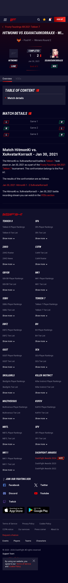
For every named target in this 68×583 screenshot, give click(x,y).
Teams (28, 541)
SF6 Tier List (40, 233)
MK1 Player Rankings (44, 278)
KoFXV (38, 401)
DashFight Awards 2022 (45, 468)
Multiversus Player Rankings (15, 407)
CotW (38, 246)
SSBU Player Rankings (12, 304)
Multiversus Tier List (11, 413)
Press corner (40, 529)
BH (36, 324)
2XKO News (8, 258)
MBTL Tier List (9, 438)
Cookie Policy (45, 524)
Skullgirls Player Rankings (14, 381)
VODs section (47, 195)
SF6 (37, 221)
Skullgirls (9, 375)
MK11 (5, 452)
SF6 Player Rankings (44, 227)
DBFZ (5, 324)
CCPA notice (8, 529)
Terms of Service (10, 524)
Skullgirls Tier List (10, 387)
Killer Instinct (44, 375)
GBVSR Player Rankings (13, 278)
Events (6, 541)
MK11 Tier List (9, 464)
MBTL (5, 426)
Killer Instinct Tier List (44, 387)
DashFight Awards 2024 (45, 458)
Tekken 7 (50, 161)
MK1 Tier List (40, 284)
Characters (41, 541)
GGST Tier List (9, 361)
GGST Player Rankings (12, 356)
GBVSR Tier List (9, 284)
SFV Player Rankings (44, 433)
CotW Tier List (41, 253)
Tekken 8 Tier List (10, 233)
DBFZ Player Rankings (12, 330)
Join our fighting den (18, 479)
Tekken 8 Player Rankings (14, 227)
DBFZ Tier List (9, 336)
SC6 (37, 349)
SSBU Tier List (9, 310)
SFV (37, 426)
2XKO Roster (8, 253)
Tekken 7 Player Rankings (46, 304)
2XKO (5, 246)
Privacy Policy (28, 524)
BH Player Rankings (43, 330)
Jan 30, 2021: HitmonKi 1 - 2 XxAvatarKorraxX (25, 185)
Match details (16, 98)
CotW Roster (40, 258)
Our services (24, 529)
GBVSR (6, 272)
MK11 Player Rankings (12, 458)
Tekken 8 (8, 221)
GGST (5, 349)
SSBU (5, 298)
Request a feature (10, 535)
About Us (55, 529)
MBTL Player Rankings (12, 433)
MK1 (37, 272)
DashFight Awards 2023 (45, 463)
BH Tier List (40, 336)
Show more (7, 238)
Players (17, 541)
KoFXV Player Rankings (45, 407)
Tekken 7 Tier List (42, 310)
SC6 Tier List (40, 361)
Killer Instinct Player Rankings (48, 381)
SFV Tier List (40, 438)
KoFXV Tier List (41, 413)
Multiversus (10, 401)
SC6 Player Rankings (44, 356)
